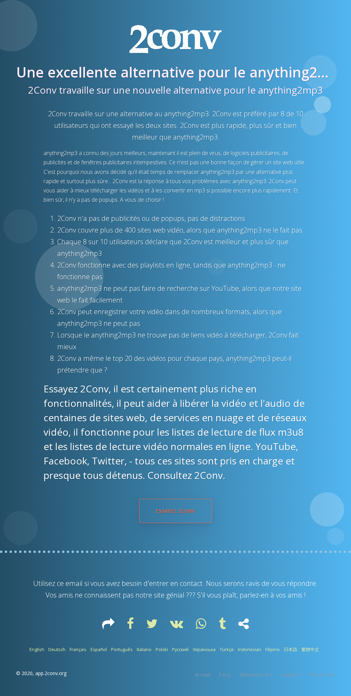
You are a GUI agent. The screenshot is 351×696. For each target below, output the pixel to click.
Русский (180, 649)
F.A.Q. (225, 674)
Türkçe (227, 649)
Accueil (202, 674)
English (36, 649)
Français (78, 649)
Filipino (272, 649)
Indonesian (249, 649)
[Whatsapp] (201, 626)
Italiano (144, 649)
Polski (162, 649)
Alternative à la (256, 674)
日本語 (290, 649)
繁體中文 (310, 649)
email (74, 583)
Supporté (291, 674)
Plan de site (322, 674)
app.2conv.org (50, 673)
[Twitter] (153, 626)
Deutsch (56, 649)
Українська (204, 649)
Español (98, 649)
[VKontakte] (177, 626)
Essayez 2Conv (175, 511)
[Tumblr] (223, 626)
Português (122, 649)
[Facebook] (131, 626)
